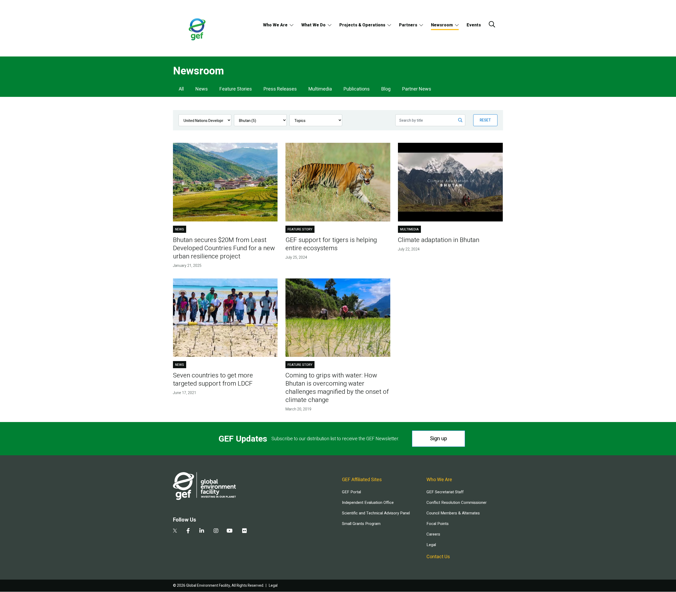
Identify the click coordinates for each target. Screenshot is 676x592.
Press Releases (280, 89)
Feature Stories (235, 89)
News (201, 89)
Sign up (438, 438)
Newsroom (442, 25)
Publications (357, 89)
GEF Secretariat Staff (444, 492)
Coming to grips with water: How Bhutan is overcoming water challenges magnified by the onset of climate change (337, 388)
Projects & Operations (362, 25)
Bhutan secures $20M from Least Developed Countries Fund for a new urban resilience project (224, 248)
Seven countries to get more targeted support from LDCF (213, 379)
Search (492, 24)
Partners (408, 25)
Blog (386, 89)
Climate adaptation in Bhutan (438, 240)
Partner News (416, 89)
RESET (485, 120)
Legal (431, 545)
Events (474, 25)
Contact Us (438, 556)
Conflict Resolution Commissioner (456, 502)
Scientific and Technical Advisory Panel (376, 513)
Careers (433, 534)
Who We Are (275, 25)
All (181, 89)
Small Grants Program (361, 524)
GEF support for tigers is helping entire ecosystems (331, 244)
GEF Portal (351, 492)
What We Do (313, 25)
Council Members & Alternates (453, 513)
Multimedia (320, 89)
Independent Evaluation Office (368, 502)
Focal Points (437, 524)
